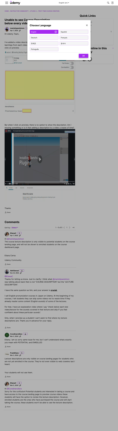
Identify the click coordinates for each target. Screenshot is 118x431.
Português (35, 49)
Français (64, 37)
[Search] (108, 3)
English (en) (63, 3)
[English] (15, 3)
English (33, 32)
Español (64, 32)
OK (83, 56)
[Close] (87, 25)
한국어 (63, 43)
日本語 (33, 43)
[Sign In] (112, 3)
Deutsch (34, 37)
